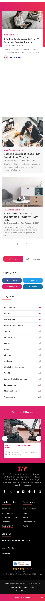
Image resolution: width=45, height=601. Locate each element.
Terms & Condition (22, 591)
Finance (26, 513)
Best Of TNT (7, 526)
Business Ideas (29, 509)
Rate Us (29, 569)
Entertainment (29, 522)
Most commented (32, 259)
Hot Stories (13, 259)
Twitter (33, 280)
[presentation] (5, 438)
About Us (6, 509)
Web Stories (7, 554)
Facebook (12, 280)
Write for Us (7, 513)
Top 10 (25, 526)
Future (25, 517)
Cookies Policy (16, 587)
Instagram (12, 287)
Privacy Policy (29, 587)
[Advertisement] (22, 88)
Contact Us (6, 522)
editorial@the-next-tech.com (17, 540)
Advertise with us (10, 517)
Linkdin (33, 287)
